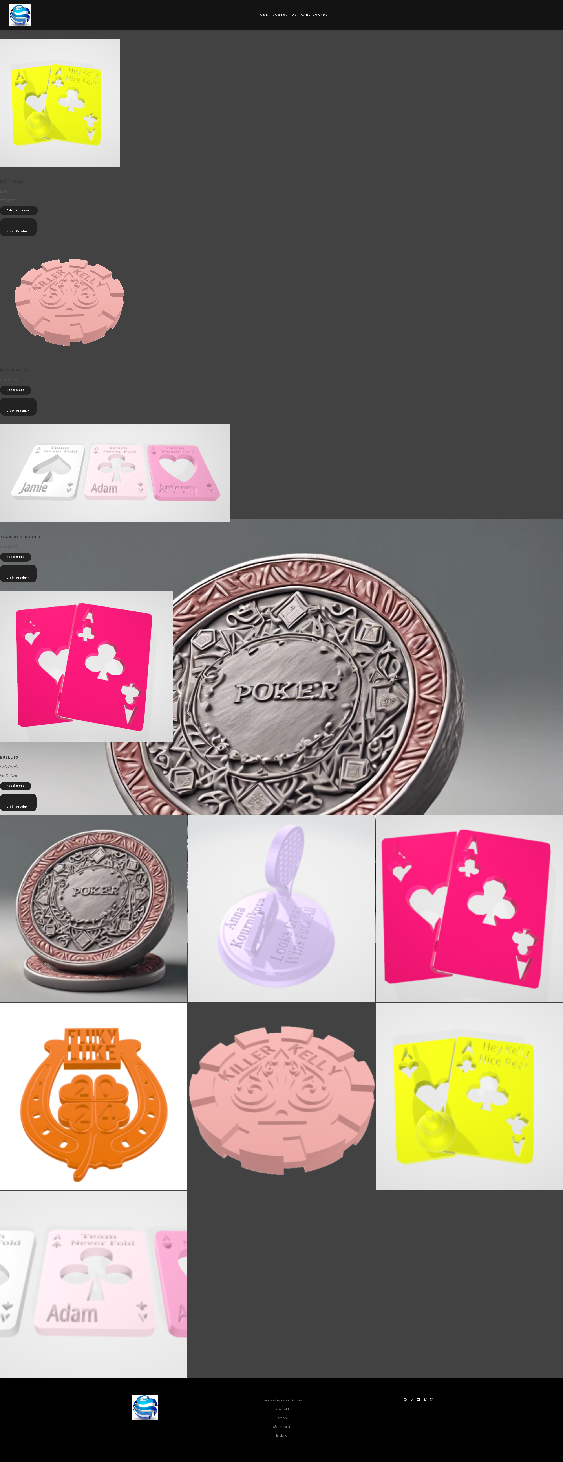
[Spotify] (418, 1400)
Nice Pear (11, 182)
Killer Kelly (14, 370)
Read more (16, 390)
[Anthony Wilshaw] (20, 15)
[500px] (405, 1400)
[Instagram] (432, 1400)
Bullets (9, 757)
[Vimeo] (425, 1400)
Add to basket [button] (19, 210)
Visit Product (18, 231)
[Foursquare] (412, 1400)
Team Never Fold (20, 537)
